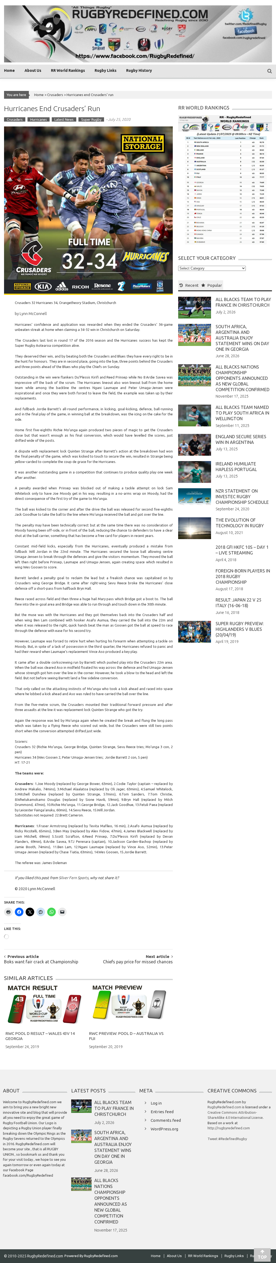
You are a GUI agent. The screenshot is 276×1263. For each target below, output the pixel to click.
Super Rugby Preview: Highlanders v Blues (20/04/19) (240, 629)
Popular (214, 285)
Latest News (64, 119)
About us (33, 70)
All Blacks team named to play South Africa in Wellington (242, 413)
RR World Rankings (68, 70)
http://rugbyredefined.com (229, 1128)
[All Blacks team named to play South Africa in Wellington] (194, 415)
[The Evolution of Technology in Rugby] (194, 528)
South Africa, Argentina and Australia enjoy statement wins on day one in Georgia (242, 337)
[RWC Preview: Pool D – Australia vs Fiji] (129, 1006)
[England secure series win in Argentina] (194, 444)
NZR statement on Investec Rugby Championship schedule (242, 497)
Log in (156, 1103)
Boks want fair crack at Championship (41, 962)
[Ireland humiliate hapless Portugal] (194, 471)
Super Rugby (91, 119)
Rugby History (139, 70)
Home (9, 70)
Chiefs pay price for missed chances (138, 962)
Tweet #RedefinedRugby (227, 1139)
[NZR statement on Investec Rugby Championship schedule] (194, 497)
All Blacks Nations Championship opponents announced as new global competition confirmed (243, 378)
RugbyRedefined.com (224, 1107)
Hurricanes (38, 119)
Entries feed (162, 1111)
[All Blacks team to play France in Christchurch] (194, 307)
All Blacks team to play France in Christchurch (114, 1108)
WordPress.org (164, 1129)
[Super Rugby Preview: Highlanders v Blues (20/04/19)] (194, 631)
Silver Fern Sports (73, 878)
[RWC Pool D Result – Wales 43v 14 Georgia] (45, 1006)
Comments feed (166, 1120)
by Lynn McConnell (31, 314)
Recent (192, 285)
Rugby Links (105, 70)
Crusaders (55, 95)
